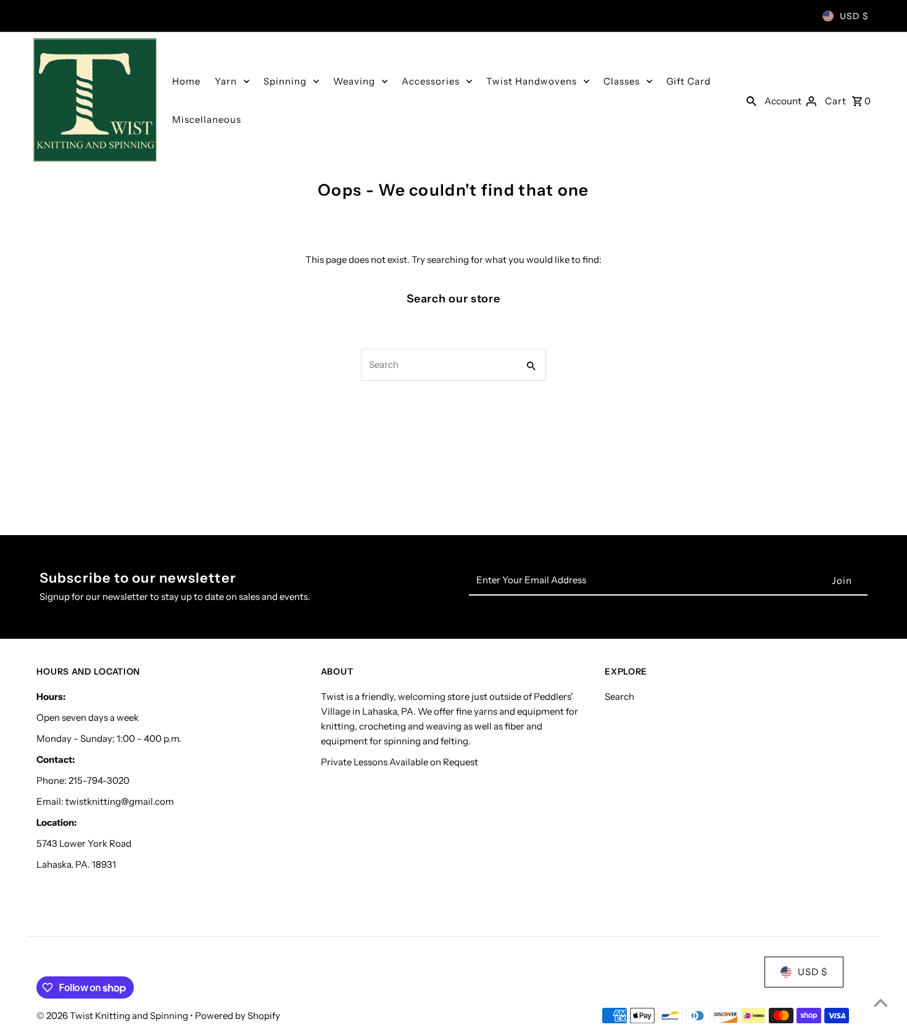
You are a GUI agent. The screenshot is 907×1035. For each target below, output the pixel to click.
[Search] (751, 99)
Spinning (285, 81)
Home (186, 81)
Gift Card (688, 81)
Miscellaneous (206, 119)
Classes (621, 81)
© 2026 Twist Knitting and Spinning (113, 1015)
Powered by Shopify (237, 1015)
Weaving (354, 81)
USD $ (854, 16)
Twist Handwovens (531, 81)
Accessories (431, 81)
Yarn (226, 81)
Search (619, 696)
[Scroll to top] (881, 1002)
